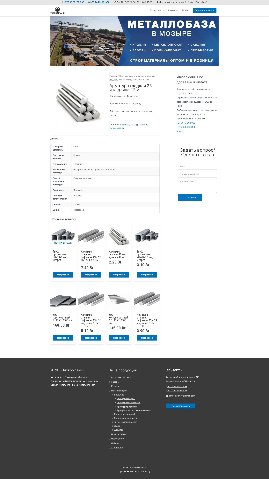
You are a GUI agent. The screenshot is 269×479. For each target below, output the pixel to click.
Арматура (140, 76)
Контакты (173, 10)
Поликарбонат (118, 434)
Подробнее (63, 274)
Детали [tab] (54, 138)
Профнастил (117, 438)
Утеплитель (117, 447)
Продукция (155, 10)
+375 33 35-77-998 (73, 2)
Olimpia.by (145, 471)
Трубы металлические (125, 422)
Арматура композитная (128, 402)
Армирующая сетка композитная (133, 410)
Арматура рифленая (127, 406)
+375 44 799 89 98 (177, 390)
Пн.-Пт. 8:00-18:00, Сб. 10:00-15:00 (134, 2)
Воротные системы (121, 377)
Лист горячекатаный (124, 414)
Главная (113, 76)
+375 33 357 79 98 (177, 386)
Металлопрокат (126, 76)
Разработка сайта (181, 406)
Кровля (115, 386)
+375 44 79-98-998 (99, 2)
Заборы (115, 382)
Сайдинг (115, 443)
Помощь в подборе (204, 10)
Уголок (117, 426)
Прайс (185, 10)
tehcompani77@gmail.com (181, 395)
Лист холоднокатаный (125, 418)
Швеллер (118, 429)
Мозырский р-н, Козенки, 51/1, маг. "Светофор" (182, 2)
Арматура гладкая (138, 124)
